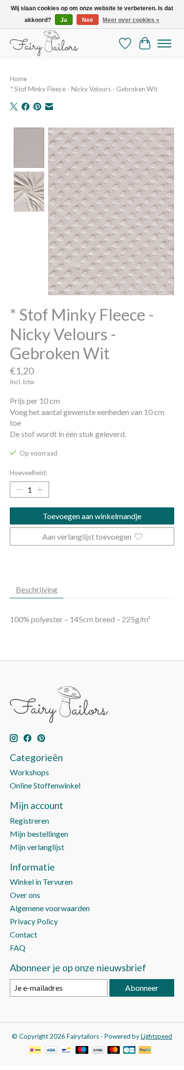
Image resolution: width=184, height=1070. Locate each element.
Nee (87, 20)
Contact (23, 934)
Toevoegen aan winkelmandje (92, 516)
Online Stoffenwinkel (45, 785)
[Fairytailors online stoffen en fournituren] (44, 43)
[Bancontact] (66, 1050)
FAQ (18, 947)
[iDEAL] (35, 1050)
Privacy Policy (34, 921)
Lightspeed (156, 1036)
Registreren (29, 820)
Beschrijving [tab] (36, 589)
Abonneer (141, 987)
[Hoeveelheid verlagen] (19, 489)
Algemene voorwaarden (50, 908)
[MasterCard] (113, 1050)
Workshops (29, 772)
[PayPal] (145, 1050)
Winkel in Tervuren (41, 881)
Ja (63, 20)
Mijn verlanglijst (37, 847)
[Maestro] (82, 1050)
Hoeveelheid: (28, 473)
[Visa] (51, 1050)
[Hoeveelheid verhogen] (39, 489)
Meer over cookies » (131, 20)
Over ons (25, 894)
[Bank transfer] (98, 1050)
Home (18, 79)
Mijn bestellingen (39, 833)
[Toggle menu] (164, 43)
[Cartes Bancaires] (129, 1050)
